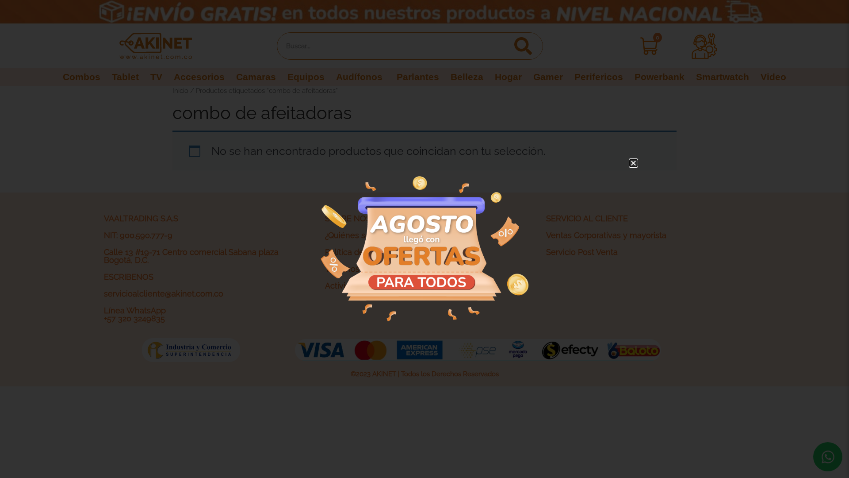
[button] (633, 163)
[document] (424, 239)
